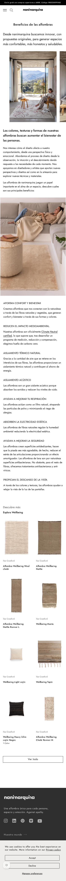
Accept (32, 858)
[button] (6, 10)
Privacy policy (53, 849)
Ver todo (33, 759)
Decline (32, 865)
